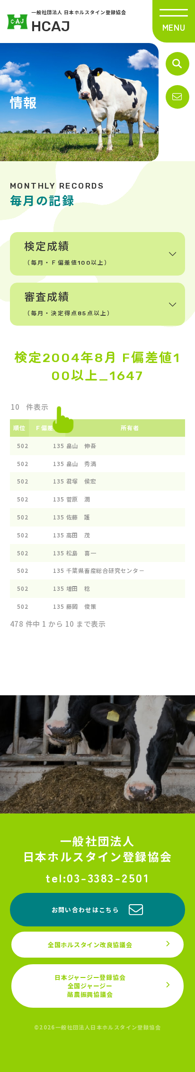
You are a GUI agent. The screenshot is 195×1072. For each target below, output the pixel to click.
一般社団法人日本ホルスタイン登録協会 (98, 849)
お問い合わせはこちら (85, 909)
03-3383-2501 (108, 877)
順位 (19, 428)
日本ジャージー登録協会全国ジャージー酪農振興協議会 (89, 986)
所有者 (130, 428)
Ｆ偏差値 (47, 428)
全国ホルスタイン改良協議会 (90, 944)
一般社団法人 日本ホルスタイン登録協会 (78, 22)
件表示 (37, 407)
